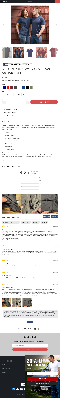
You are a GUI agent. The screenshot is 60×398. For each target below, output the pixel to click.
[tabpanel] (30, 273)
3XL (23, 94)
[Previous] (3, 25)
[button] (30, 178)
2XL (19, 94)
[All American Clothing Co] (30, 1)
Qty (3, 99)
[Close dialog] (58, 356)
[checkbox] (44, 222)
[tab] (16, 217)
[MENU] (1, 1)
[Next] (56, 25)
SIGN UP (42, 379)
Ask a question (46, 216)
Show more (30, 322)
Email (28, 371)
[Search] (52, 1)
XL (15, 94)
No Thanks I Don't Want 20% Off (42, 383)
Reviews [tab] (6, 217)
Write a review (55, 216)
